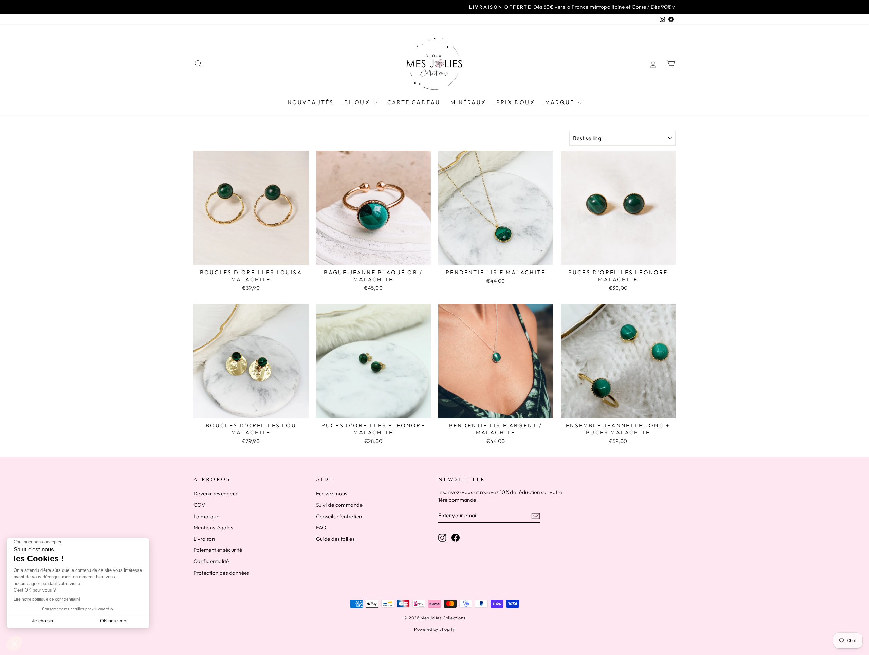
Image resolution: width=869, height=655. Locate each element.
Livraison (204, 539)
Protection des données (221, 572)
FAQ (321, 527)
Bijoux (358, 102)
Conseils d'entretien (339, 516)
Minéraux (468, 102)
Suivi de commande (339, 505)
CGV (199, 505)
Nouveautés (311, 102)
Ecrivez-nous (331, 493)
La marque (206, 516)
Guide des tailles (335, 539)
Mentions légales (213, 527)
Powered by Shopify (434, 629)
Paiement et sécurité (217, 550)
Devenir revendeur (215, 493)
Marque (560, 102)
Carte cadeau (413, 102)
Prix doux (515, 102)
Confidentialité (211, 561)
